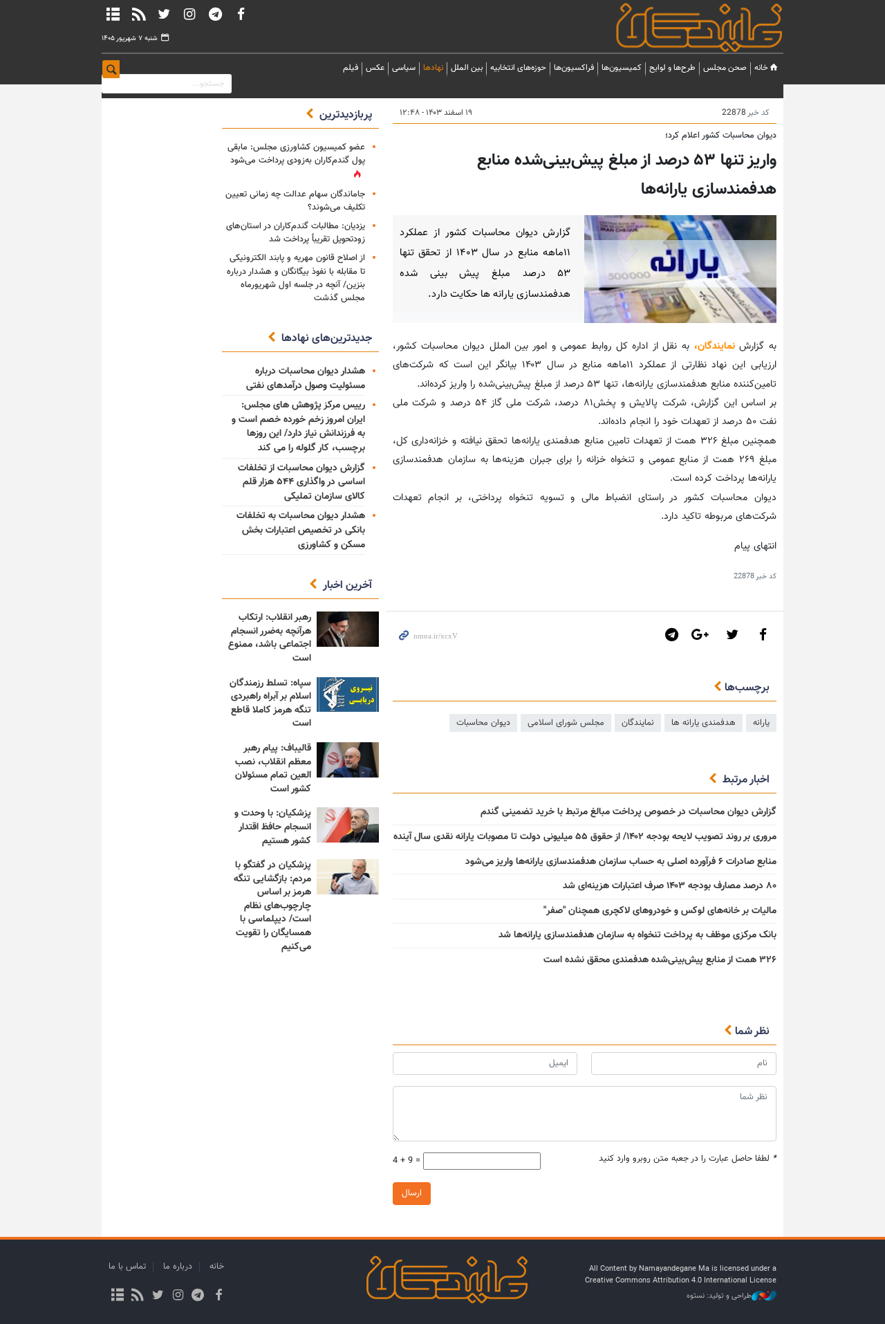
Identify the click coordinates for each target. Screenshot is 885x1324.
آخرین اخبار (347, 585)
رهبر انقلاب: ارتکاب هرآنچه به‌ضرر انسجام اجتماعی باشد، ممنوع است (269, 638)
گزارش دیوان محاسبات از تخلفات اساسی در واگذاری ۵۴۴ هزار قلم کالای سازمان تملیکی (301, 482)
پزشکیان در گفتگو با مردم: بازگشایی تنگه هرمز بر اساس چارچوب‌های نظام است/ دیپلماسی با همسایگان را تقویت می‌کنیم (272, 906)
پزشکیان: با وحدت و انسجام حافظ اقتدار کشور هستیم (272, 827)
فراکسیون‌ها (574, 67)
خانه (761, 67)
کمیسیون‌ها (622, 67)
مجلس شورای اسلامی (566, 723)
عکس (375, 67)
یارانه (761, 723)
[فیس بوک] (241, 14)
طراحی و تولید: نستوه (719, 1296)
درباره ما (177, 1267)
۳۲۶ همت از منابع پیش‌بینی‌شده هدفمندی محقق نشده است (659, 960)
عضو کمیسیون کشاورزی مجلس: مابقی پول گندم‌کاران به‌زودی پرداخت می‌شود (296, 153)
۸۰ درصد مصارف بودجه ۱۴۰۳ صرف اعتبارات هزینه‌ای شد (669, 886)
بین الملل (467, 67)
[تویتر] (164, 14)
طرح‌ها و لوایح (672, 67)
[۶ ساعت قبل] (348, 629)
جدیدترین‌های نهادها (326, 338)
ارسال (412, 1193)
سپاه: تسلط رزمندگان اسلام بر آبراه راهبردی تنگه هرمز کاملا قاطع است (270, 704)
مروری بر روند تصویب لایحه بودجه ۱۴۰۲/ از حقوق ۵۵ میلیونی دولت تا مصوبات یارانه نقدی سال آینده (584, 837)
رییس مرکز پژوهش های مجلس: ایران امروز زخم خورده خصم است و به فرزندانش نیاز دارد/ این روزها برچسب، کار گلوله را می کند (298, 427)
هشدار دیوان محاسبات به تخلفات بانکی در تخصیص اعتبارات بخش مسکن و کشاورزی (300, 530)
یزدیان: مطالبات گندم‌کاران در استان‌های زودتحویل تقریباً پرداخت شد (295, 232)
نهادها (433, 67)
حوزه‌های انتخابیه (518, 67)
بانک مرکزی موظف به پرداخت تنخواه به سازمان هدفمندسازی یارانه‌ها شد (637, 935)
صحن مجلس (725, 67)
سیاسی (404, 67)
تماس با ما (127, 1267)
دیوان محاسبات (483, 723)
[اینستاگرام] (189, 14)
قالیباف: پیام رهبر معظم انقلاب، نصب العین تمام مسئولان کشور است (273, 769)
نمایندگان (679, 27)
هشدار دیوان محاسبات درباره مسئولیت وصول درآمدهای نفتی (305, 379)
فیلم (350, 67)
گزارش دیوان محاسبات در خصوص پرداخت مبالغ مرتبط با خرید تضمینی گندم (628, 812)
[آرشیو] (113, 14)
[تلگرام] (215, 14)
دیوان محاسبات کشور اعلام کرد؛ (720, 135)
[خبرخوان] (138, 14)
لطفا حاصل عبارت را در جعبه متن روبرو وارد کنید (687, 1159)
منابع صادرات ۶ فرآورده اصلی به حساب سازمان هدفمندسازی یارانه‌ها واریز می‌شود (620, 862)
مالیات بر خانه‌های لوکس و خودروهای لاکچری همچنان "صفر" (659, 911)
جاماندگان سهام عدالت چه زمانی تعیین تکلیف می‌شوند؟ (295, 200)
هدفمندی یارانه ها (703, 723)
